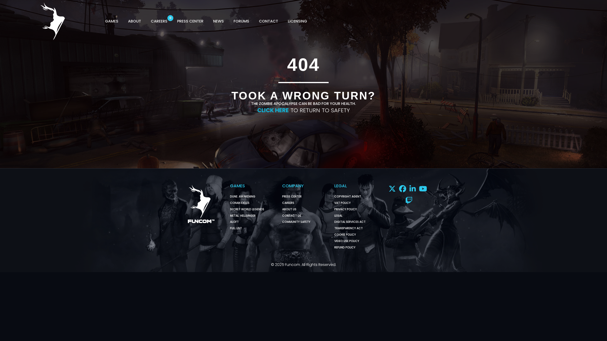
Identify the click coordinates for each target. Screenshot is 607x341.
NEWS (218, 21)
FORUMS (241, 21)
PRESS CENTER (190, 21)
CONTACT (268, 21)
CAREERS (159, 21)
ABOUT (134, 21)
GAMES (111, 21)
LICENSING (297, 21)
